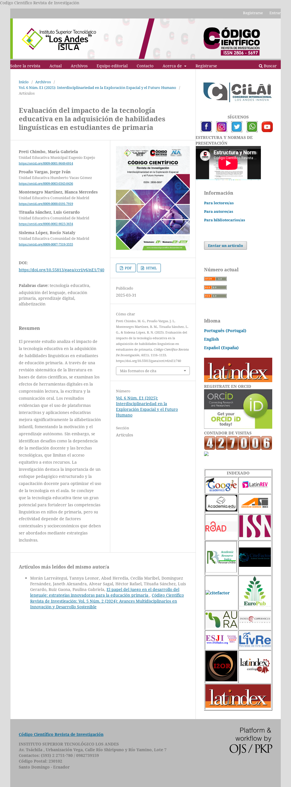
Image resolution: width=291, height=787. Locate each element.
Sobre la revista (25, 65)
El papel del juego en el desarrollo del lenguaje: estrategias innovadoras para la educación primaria (104, 592)
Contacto (145, 65)
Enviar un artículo (225, 245)
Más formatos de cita (138, 370)
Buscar (270, 65)
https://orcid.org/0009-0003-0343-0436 (46, 184)
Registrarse (206, 65)
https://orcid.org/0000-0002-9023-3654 (46, 224)
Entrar (275, 12)
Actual (55, 65)
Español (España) (221, 347)
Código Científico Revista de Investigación (61, 734)
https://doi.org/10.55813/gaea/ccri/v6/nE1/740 (61, 269)
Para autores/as (218, 211)
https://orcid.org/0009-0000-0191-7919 (46, 204)
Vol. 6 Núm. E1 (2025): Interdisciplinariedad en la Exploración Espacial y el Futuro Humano (97, 87)
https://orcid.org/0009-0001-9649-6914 (46, 163)
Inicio (24, 81)
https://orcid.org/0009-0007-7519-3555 (46, 244)
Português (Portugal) (225, 330)
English (211, 339)
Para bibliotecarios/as (224, 219)
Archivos (79, 65)
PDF (128, 267)
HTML (151, 267)
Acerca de (173, 65)
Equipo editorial (112, 65)
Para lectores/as (219, 202)
